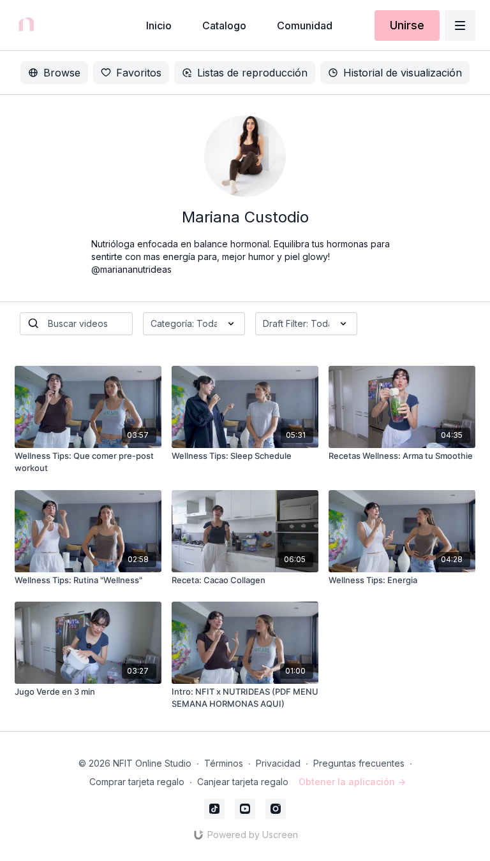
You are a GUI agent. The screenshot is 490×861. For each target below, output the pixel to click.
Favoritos (138, 72)
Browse (61, 72)
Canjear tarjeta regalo (242, 781)
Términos (223, 763)
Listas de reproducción (252, 72)
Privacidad (278, 763)
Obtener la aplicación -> (352, 781)
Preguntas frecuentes (359, 763)
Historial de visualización (402, 72)
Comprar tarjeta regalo (136, 781)
